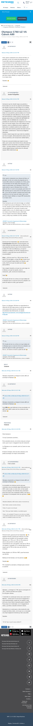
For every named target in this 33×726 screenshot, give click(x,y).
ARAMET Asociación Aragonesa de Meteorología (14, 221)
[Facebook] (29, 648)
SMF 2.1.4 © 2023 (11, 716)
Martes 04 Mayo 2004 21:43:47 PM (10, 52)
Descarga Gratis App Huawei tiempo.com (10, 646)
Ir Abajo (4, 42)
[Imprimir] (30, 42)
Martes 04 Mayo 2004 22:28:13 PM (10, 99)
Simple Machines (20, 716)
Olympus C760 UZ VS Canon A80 (14, 33)
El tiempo (5, 7)
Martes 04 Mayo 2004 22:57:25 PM (10, 236)
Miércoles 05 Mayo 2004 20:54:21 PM (11, 467)
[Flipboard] (29, 683)
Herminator (12, 578)
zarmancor (12, 46)
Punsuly (22, 27)
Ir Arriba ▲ (21, 723)
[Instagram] (29, 654)
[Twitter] (29, 642)
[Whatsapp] (29, 665)
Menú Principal (5, 11)
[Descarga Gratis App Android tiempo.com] (14, 630)
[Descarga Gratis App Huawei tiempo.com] (14, 634)
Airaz (10, 163)
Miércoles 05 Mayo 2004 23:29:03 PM (11, 584)
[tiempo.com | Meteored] (5, 635)
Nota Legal (27, 696)
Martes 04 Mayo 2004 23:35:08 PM (10, 300)
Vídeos (19, 7)
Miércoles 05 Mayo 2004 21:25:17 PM (11, 529)
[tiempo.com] (7, 2)
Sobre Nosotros (26, 691)
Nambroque (17, 27)
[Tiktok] (29, 660)
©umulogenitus (13, 92)
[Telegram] (29, 677)
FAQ (29, 694)
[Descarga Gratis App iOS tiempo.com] (25, 630)
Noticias (12, 7)
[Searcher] (18, 2)
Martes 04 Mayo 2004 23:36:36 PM (10, 335)
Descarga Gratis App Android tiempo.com (10, 641)
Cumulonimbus (13, 461)
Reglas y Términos (12, 723)
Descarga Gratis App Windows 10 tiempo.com (11, 648)
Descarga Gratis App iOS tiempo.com (9, 643)
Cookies (28, 698)
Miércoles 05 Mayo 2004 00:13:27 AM (11, 370)
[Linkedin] (29, 671)
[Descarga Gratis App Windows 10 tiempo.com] (26, 634)
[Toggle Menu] (30, 12)
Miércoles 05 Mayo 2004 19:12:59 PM (11, 429)
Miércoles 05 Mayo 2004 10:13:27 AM (11, 390)
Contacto (27, 689)
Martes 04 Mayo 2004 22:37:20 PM (10, 169)
